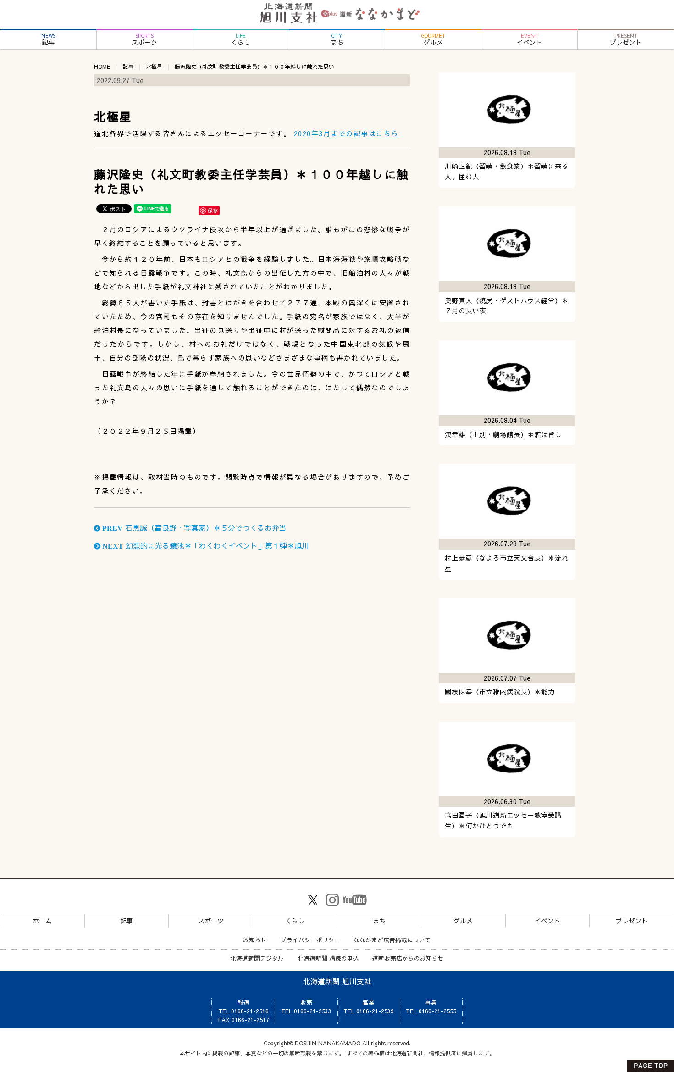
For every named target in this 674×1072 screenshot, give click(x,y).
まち (337, 40)
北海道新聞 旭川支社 (337, 981)
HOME (102, 66)
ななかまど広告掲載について (392, 940)
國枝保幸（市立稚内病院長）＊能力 (500, 691)
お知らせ (255, 940)
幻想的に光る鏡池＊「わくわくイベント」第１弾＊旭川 (204, 545)
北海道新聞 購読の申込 (328, 958)
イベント (529, 40)
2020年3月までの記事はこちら (346, 133)
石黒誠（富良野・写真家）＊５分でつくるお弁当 (193, 527)
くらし (240, 40)
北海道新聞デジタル (257, 958)
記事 (48, 40)
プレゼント (626, 40)
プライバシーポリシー (310, 940)
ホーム (42, 920)
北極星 (154, 66)
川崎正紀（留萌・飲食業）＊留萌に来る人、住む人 (507, 171)
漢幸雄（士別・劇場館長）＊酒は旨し (503, 434)
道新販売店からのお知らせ (408, 958)
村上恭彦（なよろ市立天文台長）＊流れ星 (507, 563)
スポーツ (144, 40)
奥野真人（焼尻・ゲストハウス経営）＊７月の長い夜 (507, 306)
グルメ (433, 40)
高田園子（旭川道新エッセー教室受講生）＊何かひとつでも (503, 820)
